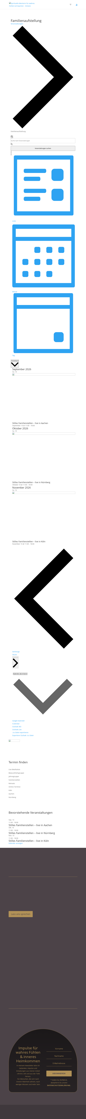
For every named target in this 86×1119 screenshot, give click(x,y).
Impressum (13, 1111)
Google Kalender (18, 721)
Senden (70, 990)
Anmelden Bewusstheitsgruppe (22, 961)
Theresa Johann (22, 1116)
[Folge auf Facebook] (21, 923)
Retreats (12, 783)
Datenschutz (25, 1111)
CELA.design (26, 1114)
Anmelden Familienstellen (20, 953)
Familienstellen (14, 780)
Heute (14, 655)
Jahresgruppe (14, 776)
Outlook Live (17, 729)
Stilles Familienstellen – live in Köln (28, 541)
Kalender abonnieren (20, 674)
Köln (10, 790)
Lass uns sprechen (20, 914)
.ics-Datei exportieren (20, 732)
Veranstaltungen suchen (43, 148)
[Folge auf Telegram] (16, 923)
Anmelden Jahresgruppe (20, 950)
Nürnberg (12, 797)
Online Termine (14, 787)
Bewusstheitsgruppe (16, 773)
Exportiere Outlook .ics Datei (23, 735)
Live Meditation (14, 769)
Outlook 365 (16, 727)
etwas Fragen (16, 964)
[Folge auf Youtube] (11, 923)
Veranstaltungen (17, 24)
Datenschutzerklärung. (59, 1085)
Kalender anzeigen (16, 843)
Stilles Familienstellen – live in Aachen (30, 423)
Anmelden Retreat (17, 958)
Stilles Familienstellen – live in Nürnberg (31, 482)
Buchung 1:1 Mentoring (19, 955)
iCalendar (16, 724)
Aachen (11, 794)
